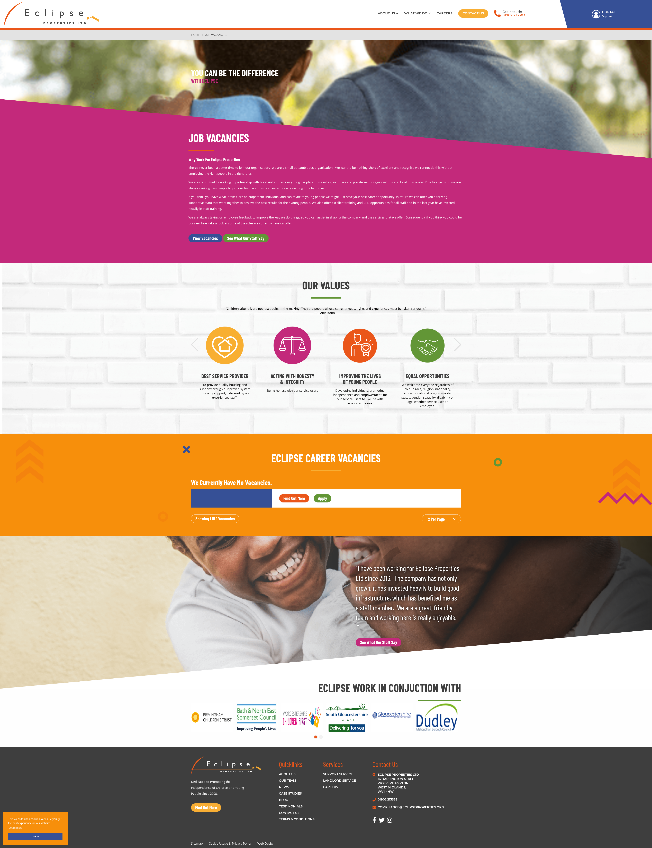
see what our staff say (245, 238)
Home (196, 34)
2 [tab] (321, 737)
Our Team (287, 781)
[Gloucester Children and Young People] (393, 717)
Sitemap (197, 843)
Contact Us (473, 13)
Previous (194, 344)
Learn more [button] (15, 827)
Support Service (338, 774)
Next (457, 344)
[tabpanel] (213, 717)
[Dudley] (438, 717)
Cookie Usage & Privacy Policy (230, 843)
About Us (386, 13)
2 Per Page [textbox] (436, 518)
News (284, 787)
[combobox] (441, 518)
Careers (444, 13)
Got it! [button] (35, 836)
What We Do (416, 13)
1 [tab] (316, 737)
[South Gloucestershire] (348, 717)
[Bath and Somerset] (258, 717)
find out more (294, 498)
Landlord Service (339, 781)
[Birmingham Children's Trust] (213, 717)
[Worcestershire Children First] (303, 717)
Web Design (266, 843)
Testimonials (291, 806)
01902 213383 (513, 15)
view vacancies (205, 238)
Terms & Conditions (296, 819)
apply (322, 498)
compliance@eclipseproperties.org (411, 807)
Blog (283, 800)
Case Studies (290, 793)
